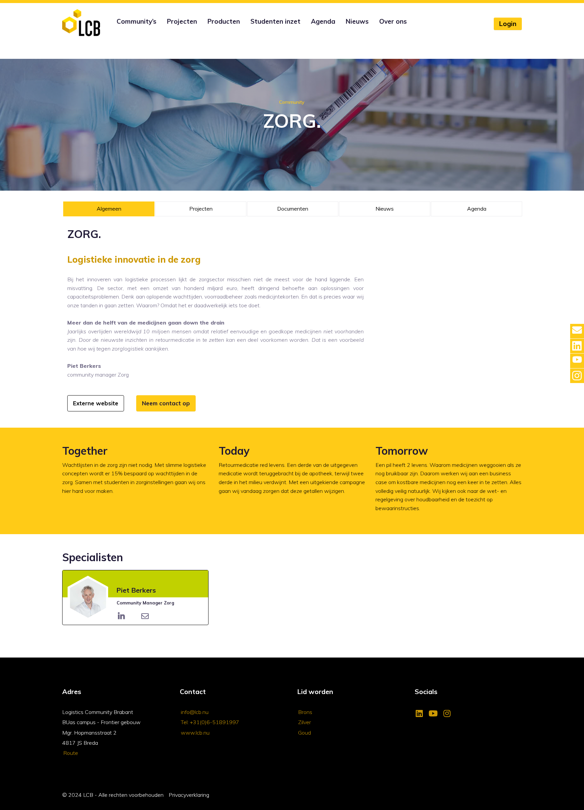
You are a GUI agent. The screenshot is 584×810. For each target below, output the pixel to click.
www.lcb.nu (195, 732)
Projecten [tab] (201, 208)
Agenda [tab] (476, 208)
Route (70, 752)
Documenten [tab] (292, 208)
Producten (224, 21)
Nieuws (357, 21)
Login (507, 24)
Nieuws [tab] (384, 208)
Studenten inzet (275, 21)
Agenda (323, 21)
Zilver (304, 722)
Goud (304, 732)
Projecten (182, 21)
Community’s (136, 21)
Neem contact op (166, 403)
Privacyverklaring (189, 794)
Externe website (95, 403)
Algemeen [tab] (109, 208)
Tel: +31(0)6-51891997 (210, 722)
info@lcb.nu (195, 712)
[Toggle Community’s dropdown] (115, 30)
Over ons (393, 21)
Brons (305, 712)
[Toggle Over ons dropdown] (378, 30)
